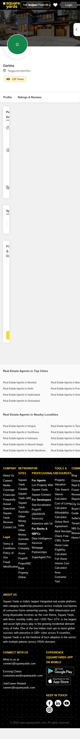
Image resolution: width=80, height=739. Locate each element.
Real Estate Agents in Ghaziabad (21, 400)
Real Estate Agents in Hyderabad (21, 394)
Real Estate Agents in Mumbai (20, 382)
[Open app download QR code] (76, 29)
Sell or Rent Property (35, 4)
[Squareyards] (11, 5)
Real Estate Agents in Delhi (18, 388)
